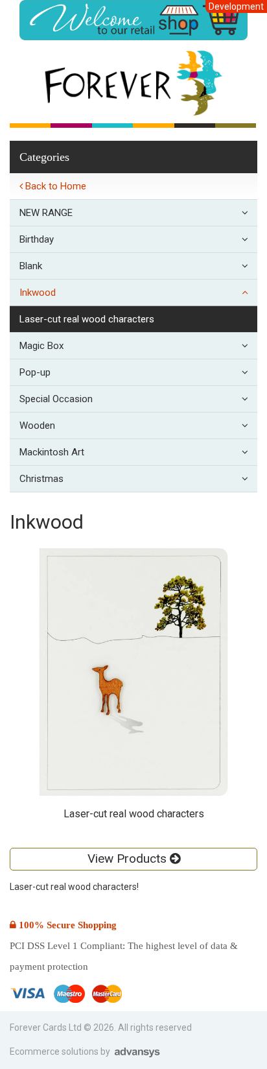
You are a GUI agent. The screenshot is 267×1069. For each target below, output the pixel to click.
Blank (30, 266)
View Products (128, 858)
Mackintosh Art (51, 452)
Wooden (37, 425)
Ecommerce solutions (55, 1051)
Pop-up (35, 372)
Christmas (41, 479)
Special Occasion (56, 399)
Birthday (36, 239)
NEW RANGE (46, 213)
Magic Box (41, 346)
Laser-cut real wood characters (86, 319)
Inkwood (37, 292)
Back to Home (54, 186)
